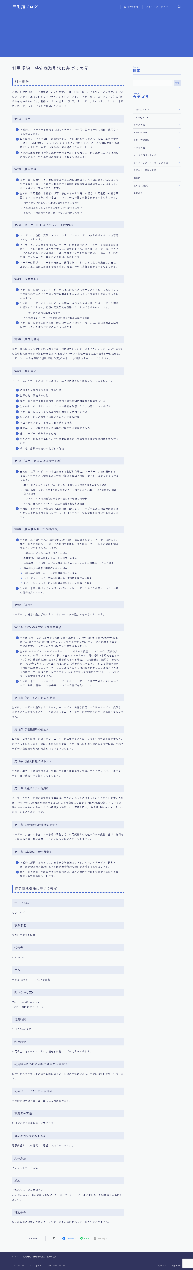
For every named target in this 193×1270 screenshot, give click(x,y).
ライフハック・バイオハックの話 (151, 162)
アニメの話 (139, 124)
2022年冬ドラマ (141, 109)
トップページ (18, 1265)
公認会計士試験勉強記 (145, 170)
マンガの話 (139, 147)
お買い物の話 (140, 132)
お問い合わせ (131, 6)
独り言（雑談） (142, 185)
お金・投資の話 (142, 139)
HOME (15, 1256)
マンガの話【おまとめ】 (146, 155)
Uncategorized (141, 117)
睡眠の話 (138, 193)
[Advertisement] (96, 35)
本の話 (137, 177)
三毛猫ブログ (25, 6)
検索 (177, 83)
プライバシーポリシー (158, 6)
